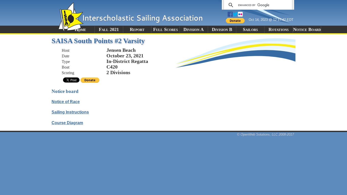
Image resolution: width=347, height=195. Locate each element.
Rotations (279, 29)
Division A (193, 29)
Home (80, 29)
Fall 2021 (109, 29)
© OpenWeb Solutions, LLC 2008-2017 (265, 134)
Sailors (250, 29)
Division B (222, 29)
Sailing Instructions (70, 112)
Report (137, 29)
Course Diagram (67, 123)
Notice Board (307, 29)
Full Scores (165, 29)
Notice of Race (66, 102)
